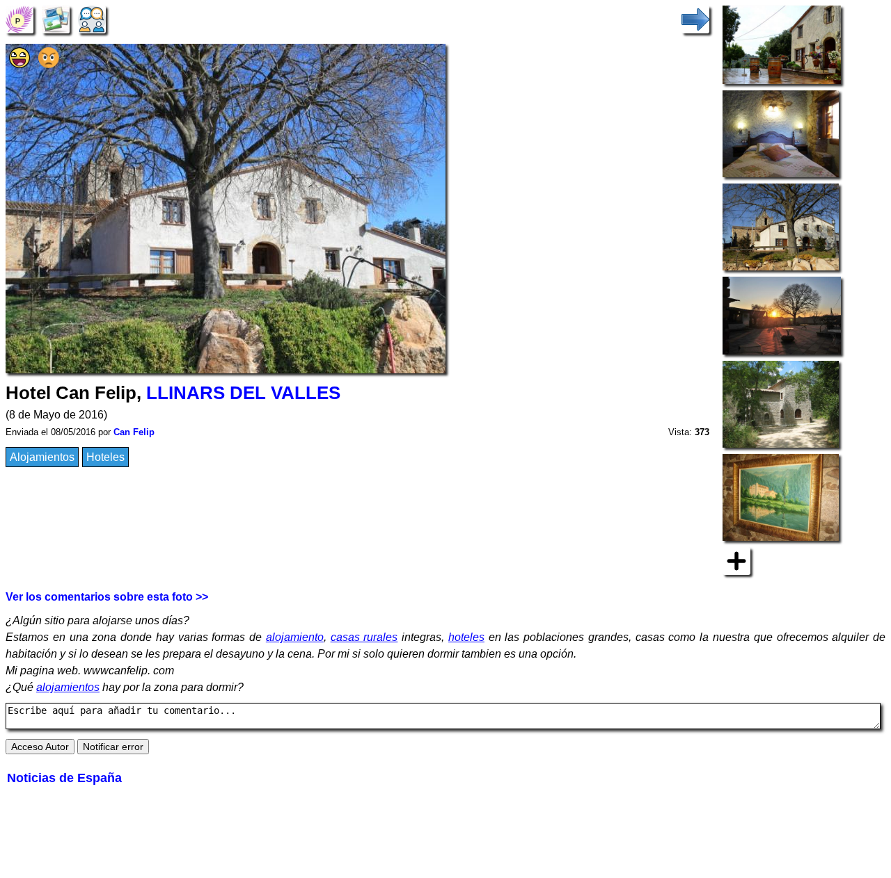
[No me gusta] (48, 64)
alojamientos (68, 687)
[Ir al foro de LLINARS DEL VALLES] (92, 18)
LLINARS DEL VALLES (243, 393)
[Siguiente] (695, 18)
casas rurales (364, 637)
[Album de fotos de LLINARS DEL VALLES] (56, 18)
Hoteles (105, 457)
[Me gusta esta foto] (19, 64)
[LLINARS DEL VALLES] (19, 18)
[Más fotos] (736, 560)
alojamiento (295, 637)
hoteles (466, 637)
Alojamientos (42, 457)
